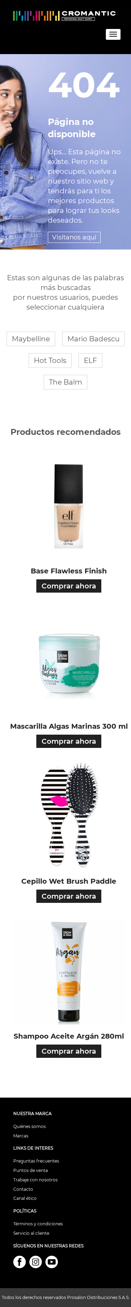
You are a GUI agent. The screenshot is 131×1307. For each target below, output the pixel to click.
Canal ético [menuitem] (25, 1198)
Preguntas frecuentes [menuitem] (36, 1161)
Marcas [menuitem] (20, 1135)
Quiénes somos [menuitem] (29, 1126)
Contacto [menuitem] (23, 1189)
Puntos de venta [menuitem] (30, 1170)
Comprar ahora (69, 586)
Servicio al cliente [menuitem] (31, 1233)
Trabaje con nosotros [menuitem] (35, 1179)
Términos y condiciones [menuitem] (38, 1223)
